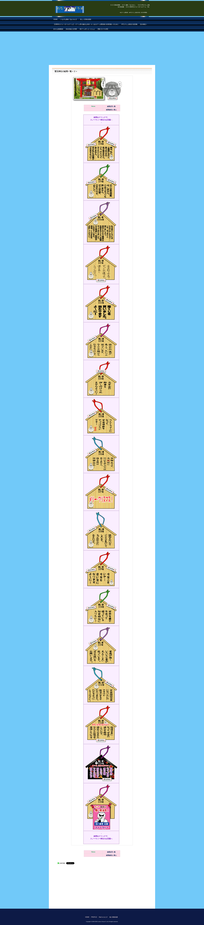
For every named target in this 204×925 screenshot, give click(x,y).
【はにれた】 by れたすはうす (74, 9)
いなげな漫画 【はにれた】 (68, 19)
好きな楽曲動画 (58, 29)
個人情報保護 (113, 917)
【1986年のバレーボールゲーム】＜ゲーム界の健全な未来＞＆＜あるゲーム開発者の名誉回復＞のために (86, 24)
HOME (55, 19)
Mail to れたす (103, 917)
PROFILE (94, 917)
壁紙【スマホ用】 (103, 29)
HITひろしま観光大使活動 (129, 24)
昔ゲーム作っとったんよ (87, 29)
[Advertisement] (102, 47)
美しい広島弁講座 (85, 19)
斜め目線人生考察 (71, 29)
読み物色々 (143, 24)
